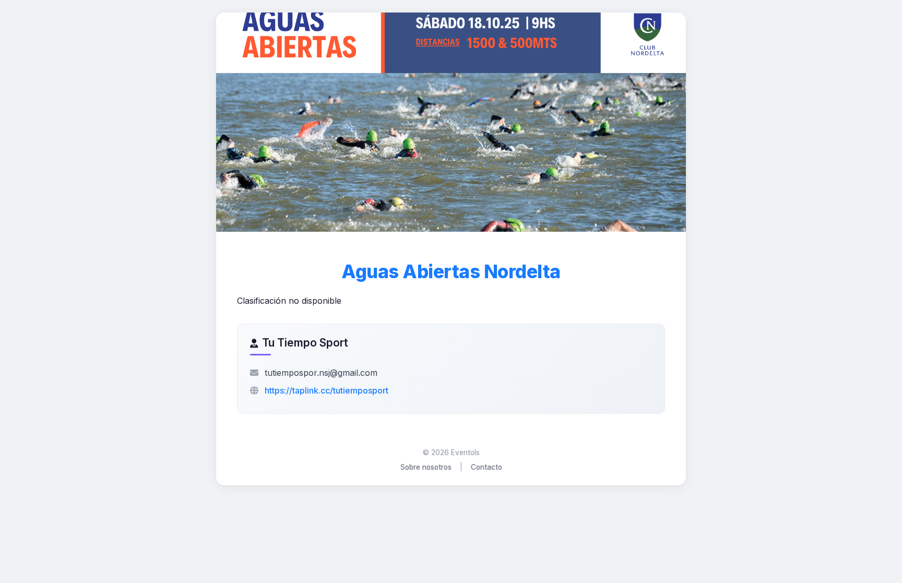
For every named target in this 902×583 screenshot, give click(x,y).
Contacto (486, 467)
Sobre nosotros (426, 467)
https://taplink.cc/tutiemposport (326, 390)
